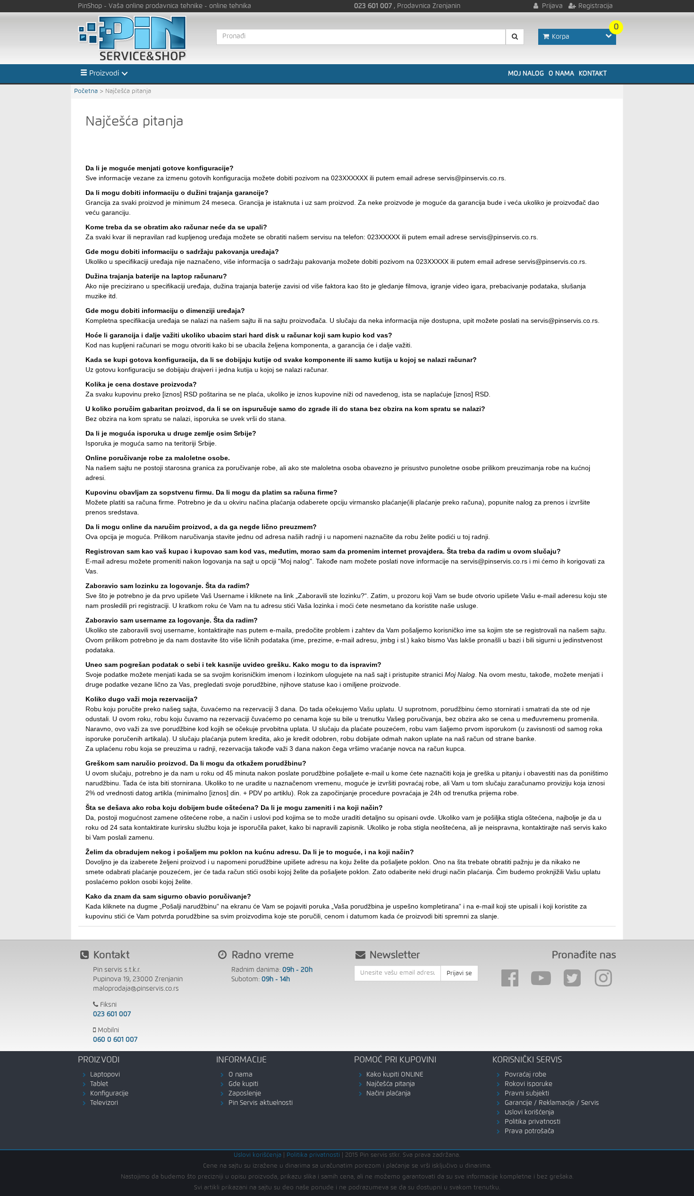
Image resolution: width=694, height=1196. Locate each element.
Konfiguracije (109, 1093)
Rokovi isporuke (528, 1084)
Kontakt (593, 73)
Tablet (99, 1084)
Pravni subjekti (527, 1093)
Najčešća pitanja (390, 1084)
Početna (86, 91)
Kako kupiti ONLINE (394, 1074)
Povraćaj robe (525, 1074)
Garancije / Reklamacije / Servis (552, 1103)
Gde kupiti (243, 1084)
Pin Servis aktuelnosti (261, 1103)
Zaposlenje (245, 1093)
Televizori (104, 1103)
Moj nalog (526, 73)
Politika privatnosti (532, 1122)
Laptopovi (105, 1074)
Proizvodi (103, 73)
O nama (561, 73)
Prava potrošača (529, 1131)
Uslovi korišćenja (529, 1112)
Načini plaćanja (388, 1093)
